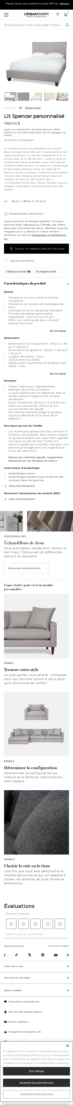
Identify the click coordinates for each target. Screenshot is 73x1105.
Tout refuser (36, 1071)
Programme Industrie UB (25, 1031)
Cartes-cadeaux (18, 1021)
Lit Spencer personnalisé (34, 116)
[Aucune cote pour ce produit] (11, 108)
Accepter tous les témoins (36, 1082)
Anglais (14, 486)
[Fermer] (67, 1045)
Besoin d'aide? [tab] (13, 990)
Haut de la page (58, 945)
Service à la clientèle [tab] (17, 977)
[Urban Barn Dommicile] (36, 15)
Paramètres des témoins (36, 1094)
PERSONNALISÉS (15, 536)
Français (28, 486)
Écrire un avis (33, 107)
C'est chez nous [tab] (13, 966)
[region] (36, 1071)
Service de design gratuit (25, 1011)
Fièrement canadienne (24, 1001)
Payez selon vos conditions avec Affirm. (37, 7)
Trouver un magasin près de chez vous (39, 248)
